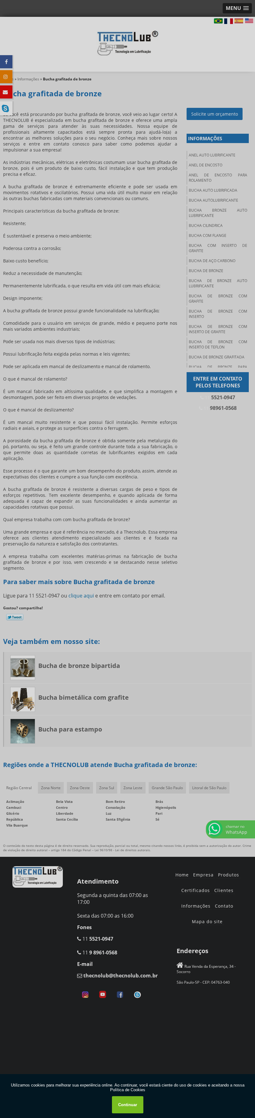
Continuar (127, 1104)
